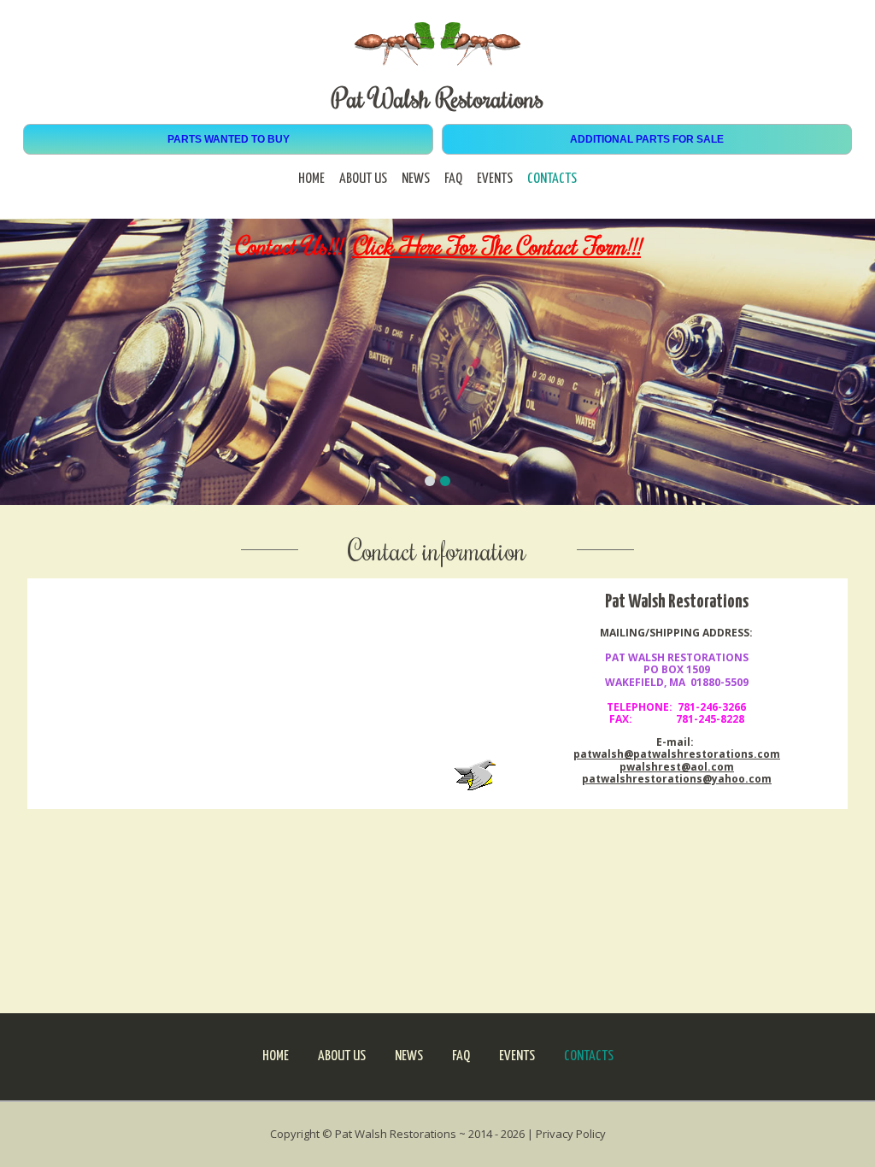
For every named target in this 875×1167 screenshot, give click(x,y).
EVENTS (495, 179)
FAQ (453, 179)
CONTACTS (552, 179)
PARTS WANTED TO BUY (228, 139)
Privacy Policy (571, 1133)
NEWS (416, 179)
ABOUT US (363, 179)
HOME (311, 179)
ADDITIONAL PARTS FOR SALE (647, 139)
